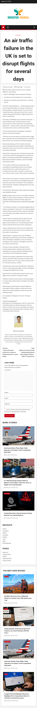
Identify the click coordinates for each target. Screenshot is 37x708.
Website (6, 404)
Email (6, 398)
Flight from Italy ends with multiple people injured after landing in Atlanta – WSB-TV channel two (26, 352)
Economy (18, 35)
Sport (4, 541)
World (4, 533)
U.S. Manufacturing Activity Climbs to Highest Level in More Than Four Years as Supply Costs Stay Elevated (17, 483)
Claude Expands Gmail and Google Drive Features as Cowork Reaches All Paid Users (17, 631)
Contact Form (7, 554)
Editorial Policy (7, 558)
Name (6, 392)
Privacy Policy (7, 560)
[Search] (34, 27)
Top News (6, 531)
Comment (7, 370)
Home (4, 529)
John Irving (14, 454)
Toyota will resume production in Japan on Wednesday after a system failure (10, 352)
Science (5, 537)
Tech (4, 539)
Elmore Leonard (8, 87)
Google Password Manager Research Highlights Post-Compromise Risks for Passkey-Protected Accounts (17, 696)
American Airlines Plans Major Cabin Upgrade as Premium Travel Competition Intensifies (17, 450)
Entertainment (7, 543)
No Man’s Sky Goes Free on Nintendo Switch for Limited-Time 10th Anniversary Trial (17, 598)
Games (6, 576)
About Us (5, 552)
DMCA (5, 556)
